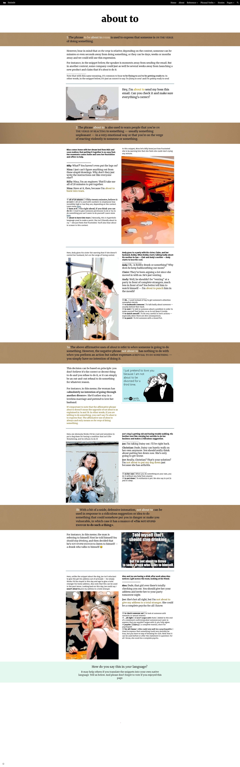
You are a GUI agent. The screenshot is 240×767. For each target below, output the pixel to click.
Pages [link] (229, 3)
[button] (238, 2)
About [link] (181, 3)
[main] (120, 19)
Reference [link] (191, 3)
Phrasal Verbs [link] (207, 3)
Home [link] (173, 3)
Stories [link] (221, 3)
